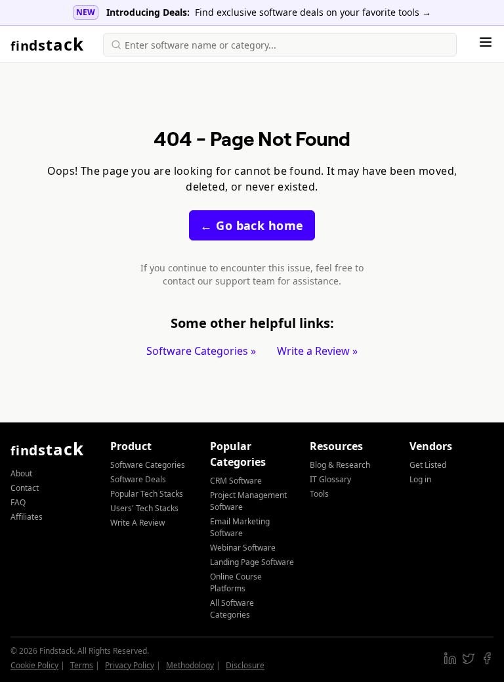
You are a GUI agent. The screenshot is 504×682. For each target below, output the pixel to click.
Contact (24, 487)
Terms (81, 665)
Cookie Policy (34, 665)
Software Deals (138, 479)
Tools (319, 493)
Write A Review (137, 522)
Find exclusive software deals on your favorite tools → (313, 12)
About (21, 473)
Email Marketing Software (240, 527)
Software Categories (147, 464)
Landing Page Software (252, 562)
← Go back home (251, 225)
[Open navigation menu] (486, 42)
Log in (420, 479)
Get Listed (428, 464)
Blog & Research (340, 464)
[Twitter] (468, 658)
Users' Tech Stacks (144, 508)
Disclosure (245, 665)
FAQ (18, 502)
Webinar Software (243, 547)
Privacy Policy (129, 665)
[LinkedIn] (450, 658)
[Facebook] (487, 658)
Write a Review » (317, 351)
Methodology (190, 665)
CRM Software (236, 480)
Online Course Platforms (236, 582)
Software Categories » (201, 351)
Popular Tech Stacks (146, 493)
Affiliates (26, 516)
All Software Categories (232, 608)
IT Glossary (330, 479)
